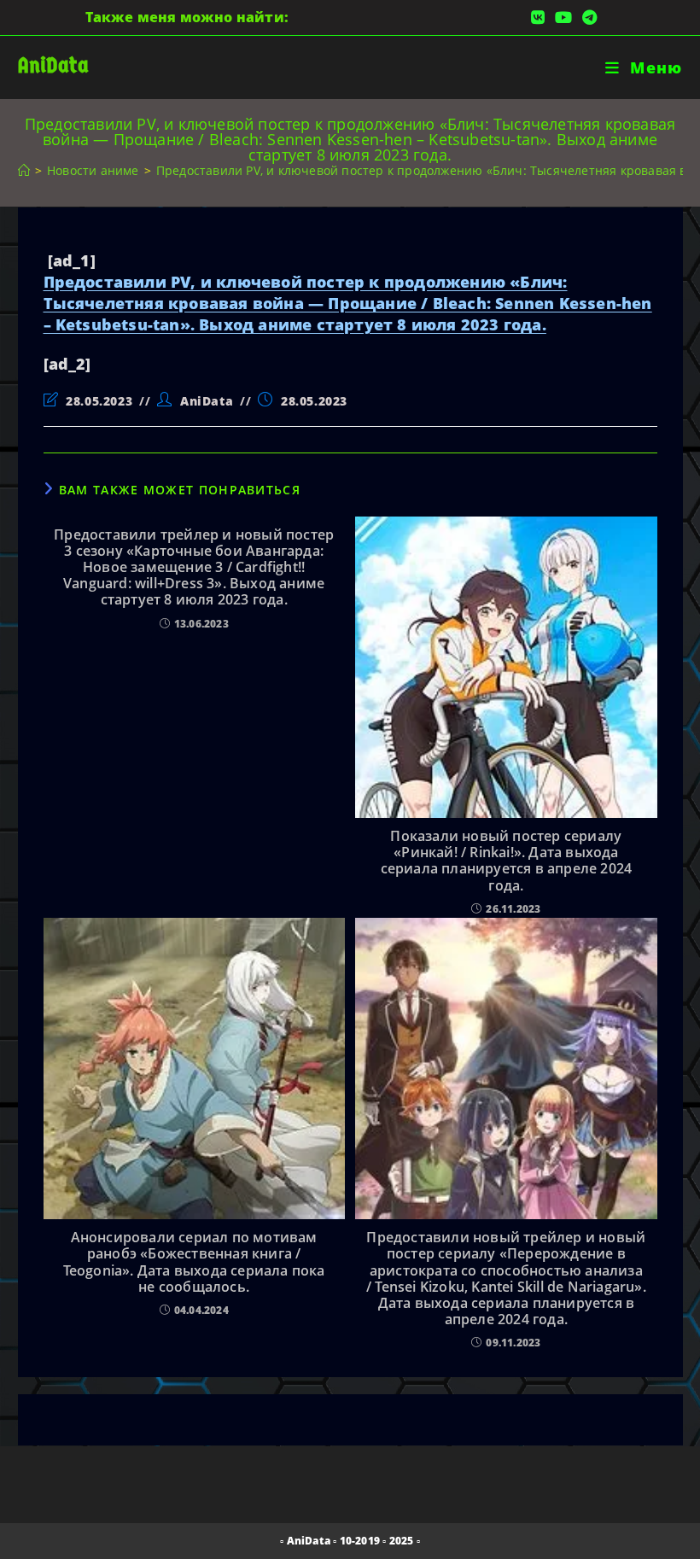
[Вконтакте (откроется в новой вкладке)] (538, 17)
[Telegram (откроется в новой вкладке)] (587, 17)
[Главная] (24, 170)
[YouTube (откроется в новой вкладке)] (563, 17)
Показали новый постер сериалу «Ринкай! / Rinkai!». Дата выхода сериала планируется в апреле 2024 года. (507, 861)
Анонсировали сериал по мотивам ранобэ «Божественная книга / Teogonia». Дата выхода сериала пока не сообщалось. (194, 1262)
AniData (53, 65)
